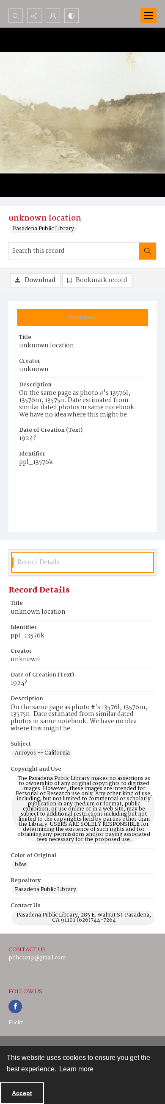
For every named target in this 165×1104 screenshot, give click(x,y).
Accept (22, 1093)
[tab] (82, 318)
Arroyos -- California (42, 753)
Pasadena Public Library (43, 229)
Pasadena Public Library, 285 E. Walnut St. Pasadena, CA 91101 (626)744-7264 (83, 918)
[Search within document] (147, 251)
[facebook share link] (15, 1006)
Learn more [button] (76, 1069)
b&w (20, 865)
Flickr (15, 1022)
